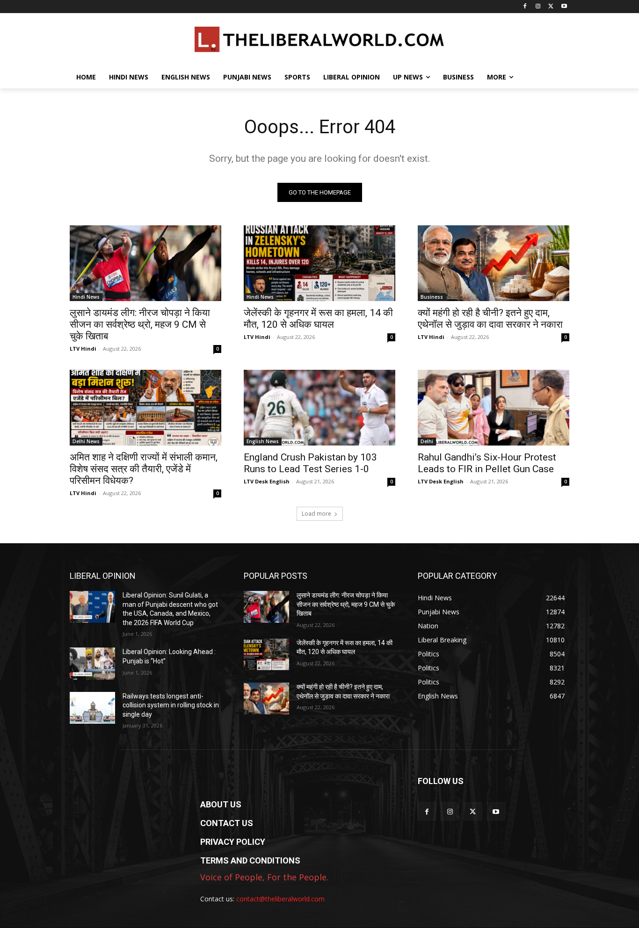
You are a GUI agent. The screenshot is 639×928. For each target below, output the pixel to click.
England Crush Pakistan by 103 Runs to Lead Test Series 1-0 (310, 463)
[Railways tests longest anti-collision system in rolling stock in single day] (92, 708)
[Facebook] (525, 6)
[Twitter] (550, 6)
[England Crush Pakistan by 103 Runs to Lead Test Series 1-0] (319, 408)
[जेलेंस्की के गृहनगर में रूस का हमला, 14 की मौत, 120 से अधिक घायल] (319, 263)
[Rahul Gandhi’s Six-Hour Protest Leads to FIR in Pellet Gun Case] (493, 408)
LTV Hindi (83, 348)
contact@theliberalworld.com (280, 898)
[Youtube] (564, 6)
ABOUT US (220, 804)
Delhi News (86, 441)
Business (432, 297)
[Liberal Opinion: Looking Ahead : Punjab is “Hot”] (92, 663)
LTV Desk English (267, 481)
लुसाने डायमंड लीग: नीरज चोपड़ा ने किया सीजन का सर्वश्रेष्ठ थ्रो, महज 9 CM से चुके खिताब (140, 324)
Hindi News (86, 297)
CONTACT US (226, 823)
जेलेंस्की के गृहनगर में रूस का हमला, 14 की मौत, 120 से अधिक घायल (318, 318)
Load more (316, 514)
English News (263, 441)
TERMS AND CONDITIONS (250, 860)
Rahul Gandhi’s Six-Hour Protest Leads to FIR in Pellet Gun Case (487, 463)
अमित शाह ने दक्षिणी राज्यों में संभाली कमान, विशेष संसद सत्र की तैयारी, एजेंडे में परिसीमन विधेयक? (144, 469)
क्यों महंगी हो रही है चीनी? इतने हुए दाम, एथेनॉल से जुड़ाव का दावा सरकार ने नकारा (490, 318)
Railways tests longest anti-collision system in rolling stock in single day (171, 705)
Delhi (427, 441)
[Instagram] (538, 6)
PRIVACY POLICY (232, 842)
